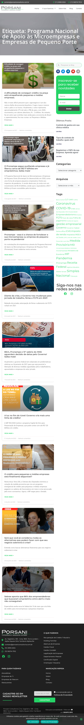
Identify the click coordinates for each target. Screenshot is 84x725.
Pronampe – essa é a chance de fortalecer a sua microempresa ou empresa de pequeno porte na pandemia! (26, 237)
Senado (63, 271)
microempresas (61, 251)
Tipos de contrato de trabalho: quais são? (65, 139)
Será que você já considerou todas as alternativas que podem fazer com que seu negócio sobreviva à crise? (26, 540)
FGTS (59, 217)
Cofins (76, 200)
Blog (71, 8)
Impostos (70, 235)
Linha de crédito (72, 237)
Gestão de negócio (72, 221)
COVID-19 (63, 208)
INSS (77, 234)
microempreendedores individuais (66, 248)
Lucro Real (66, 241)
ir (80, 235)
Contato (79, 8)
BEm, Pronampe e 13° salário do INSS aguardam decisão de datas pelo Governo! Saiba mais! (25, 354)
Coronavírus (65, 203)
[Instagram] (71, 293)
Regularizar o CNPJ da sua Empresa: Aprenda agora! (67, 151)
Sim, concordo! (33, 722)
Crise (73, 209)
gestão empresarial (68, 224)
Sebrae (58, 271)
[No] (81, 719)
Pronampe (61, 263)
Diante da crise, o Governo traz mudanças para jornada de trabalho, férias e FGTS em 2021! (28, 297)
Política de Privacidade (49, 722)
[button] (58, 71)
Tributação (73, 276)
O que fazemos (47, 8)
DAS (66, 212)
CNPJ (71, 200)
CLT (66, 199)
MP (67, 254)
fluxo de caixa (67, 218)
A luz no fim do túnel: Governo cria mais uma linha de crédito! (27, 416)
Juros (61, 237)
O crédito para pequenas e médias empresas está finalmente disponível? (26, 475)
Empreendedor (73, 212)
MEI (72, 244)
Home (37, 8)
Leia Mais (59, 131)
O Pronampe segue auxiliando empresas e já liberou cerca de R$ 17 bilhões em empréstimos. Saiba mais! (26, 168)
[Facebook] (65, 293)
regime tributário (73, 267)
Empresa (79, 215)
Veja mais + (9, 125)
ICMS (68, 231)
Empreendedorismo (66, 214)
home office (60, 231)
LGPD (65, 237)
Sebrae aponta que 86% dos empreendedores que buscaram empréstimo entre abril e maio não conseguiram (27, 598)
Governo (61, 227)
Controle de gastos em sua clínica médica (68, 126)
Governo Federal (73, 228)
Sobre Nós (62, 8)
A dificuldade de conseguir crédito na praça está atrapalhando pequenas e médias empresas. (26, 95)
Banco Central (60, 200)
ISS (57, 237)
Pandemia (64, 258)
